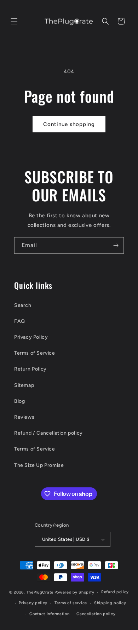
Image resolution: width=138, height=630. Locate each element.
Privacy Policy (31, 337)
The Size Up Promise (39, 465)
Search (22, 305)
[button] (14, 21)
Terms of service (70, 603)
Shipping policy (110, 603)
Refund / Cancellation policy (48, 433)
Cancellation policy (95, 614)
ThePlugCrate (40, 592)
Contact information (49, 614)
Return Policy (30, 369)
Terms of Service (34, 353)
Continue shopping (69, 124)
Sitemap (24, 385)
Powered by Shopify (74, 592)
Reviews (24, 417)
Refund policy (115, 592)
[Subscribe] (115, 245)
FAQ (19, 321)
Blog (19, 401)
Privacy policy (33, 603)
